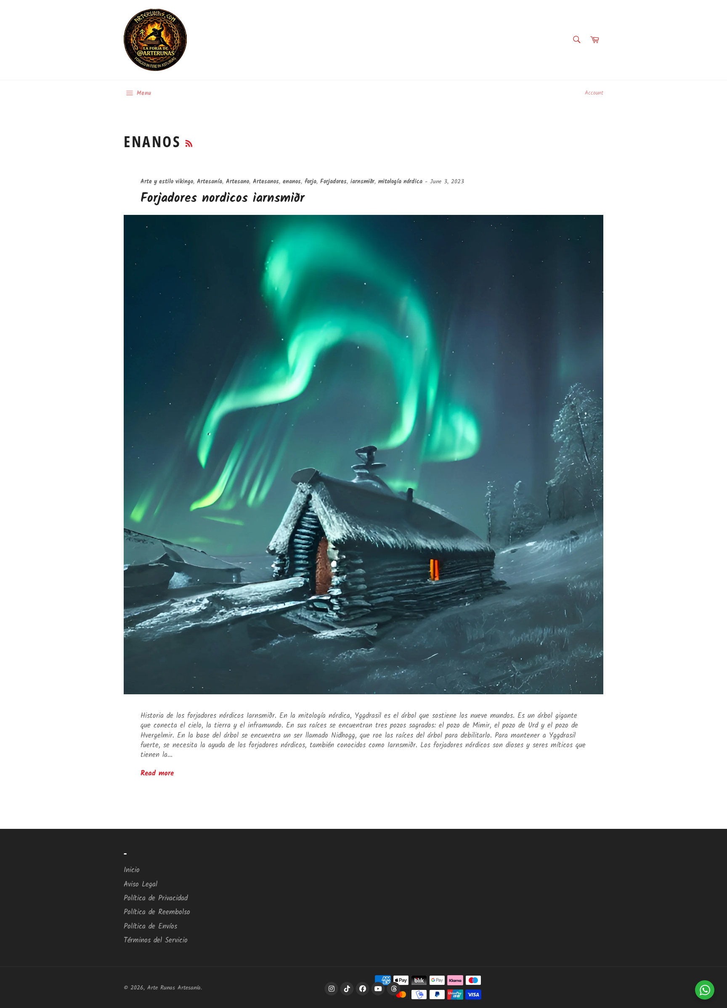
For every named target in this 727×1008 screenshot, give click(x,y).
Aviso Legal (140, 884)
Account (594, 93)
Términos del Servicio (156, 940)
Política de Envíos (150, 926)
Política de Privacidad (156, 898)
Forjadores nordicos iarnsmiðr (223, 198)
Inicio (132, 870)
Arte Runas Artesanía (174, 988)
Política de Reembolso (157, 912)
